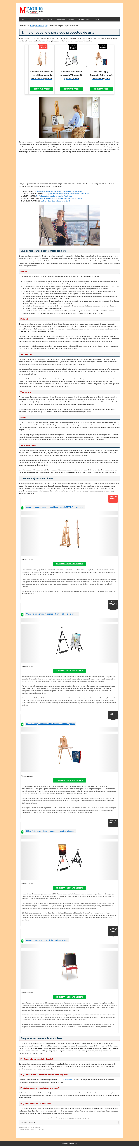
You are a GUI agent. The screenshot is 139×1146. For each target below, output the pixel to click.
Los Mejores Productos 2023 (69, 1143)
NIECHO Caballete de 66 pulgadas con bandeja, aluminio (50, 831)
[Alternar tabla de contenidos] (116, 1122)
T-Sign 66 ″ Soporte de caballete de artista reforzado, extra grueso (67, 193)
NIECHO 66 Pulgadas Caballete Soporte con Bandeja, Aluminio (61, 198)
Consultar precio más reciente (69, 564)
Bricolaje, (34, 1129)
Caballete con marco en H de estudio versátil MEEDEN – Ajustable (59, 191)
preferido (41, 1129)
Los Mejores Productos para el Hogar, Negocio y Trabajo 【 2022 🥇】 (32, 10)
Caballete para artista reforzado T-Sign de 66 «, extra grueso (52, 613)
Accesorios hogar (34, 1127)
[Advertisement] (69, 168)
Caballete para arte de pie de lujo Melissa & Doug (47, 940)
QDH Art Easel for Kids (65, 1080)
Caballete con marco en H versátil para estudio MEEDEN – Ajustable (55, 507)
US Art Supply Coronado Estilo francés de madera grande (50, 723)
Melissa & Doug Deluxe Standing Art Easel (55, 201)
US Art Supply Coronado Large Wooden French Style (54, 196)
